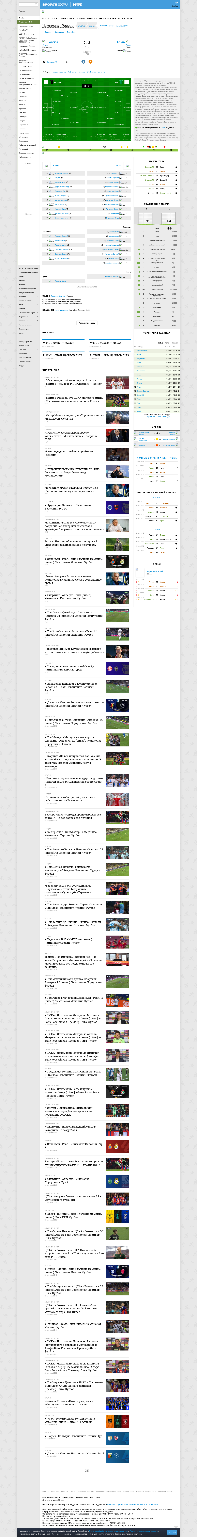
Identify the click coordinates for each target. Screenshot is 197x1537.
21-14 (175, 387)
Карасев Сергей (58, 296)
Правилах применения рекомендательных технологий (132, 1504)
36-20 (175, 359)
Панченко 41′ (52, 62)
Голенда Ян (115, 213)
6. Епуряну (65, 118)
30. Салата (118, 101)
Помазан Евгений (61, 236)
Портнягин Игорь (112, 218)
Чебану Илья (114, 232)
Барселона (22, 226)
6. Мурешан (110, 96)
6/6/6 (169, 379)
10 (135, 387)
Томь (121, 42)
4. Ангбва (56, 137)
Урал (138, 403)
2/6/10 (169, 403)
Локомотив (35, 183)
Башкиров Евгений (112, 205)
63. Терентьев (115, 137)
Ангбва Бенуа (60, 241)
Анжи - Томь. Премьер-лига (110, 355)
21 (179, 391)
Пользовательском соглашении (144, 1531)
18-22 (175, 391)
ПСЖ (35, 242)
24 (179, 379)
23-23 (175, 379)
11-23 (175, 407)
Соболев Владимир (62, 249)
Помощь (45, 1491)
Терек (139, 407)
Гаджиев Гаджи (60, 281)
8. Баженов (101, 134)
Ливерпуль (22, 234)
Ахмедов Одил (60, 209)
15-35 (175, 403)
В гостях (175, 342)
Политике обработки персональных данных (108, 1531)
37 (179, 355)
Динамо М (28, 176)
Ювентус (28, 257)
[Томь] (128, 43)
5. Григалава (56, 90)
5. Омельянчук (103, 139)
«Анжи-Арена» (61, 310)
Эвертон (58, 178)
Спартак (28, 199)
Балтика (35, 168)
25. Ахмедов (65, 96)
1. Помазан (47, 137)
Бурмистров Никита (62, 218)
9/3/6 (169, 371)
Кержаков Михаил (61, 173)
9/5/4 (169, 367)
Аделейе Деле (60, 182)
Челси (35, 250)
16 (135, 411)
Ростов (28, 191)
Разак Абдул (59, 205)
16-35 (175, 395)
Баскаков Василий (112, 277)
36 (179, 359)
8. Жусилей (74, 107)
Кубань (139, 383)
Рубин (22, 199)
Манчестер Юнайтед (35, 234)
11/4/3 (169, 355)
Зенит (35, 176)
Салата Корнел (113, 182)
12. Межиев (104, 137)
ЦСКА (28, 207)
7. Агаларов (58, 139)
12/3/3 (169, 351)
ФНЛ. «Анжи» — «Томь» (106, 342)
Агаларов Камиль (61, 258)
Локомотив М (142, 351)
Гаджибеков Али (61, 245)
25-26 (175, 383)
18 (166, 351)
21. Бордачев (119, 124)
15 (179, 399)
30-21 (175, 367)
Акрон (22, 168)
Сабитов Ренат (113, 258)
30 (179, 371)
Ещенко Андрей (60, 196)
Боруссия (28, 226)
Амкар (139, 375)
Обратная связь (58, 1491)
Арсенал (22, 219)
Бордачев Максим (112, 187)
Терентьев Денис (112, 241)
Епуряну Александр (62, 187)
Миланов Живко (113, 191)
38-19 (175, 355)
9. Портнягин (101, 122)
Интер (35, 226)
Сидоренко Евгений (112, 254)
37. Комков (125, 134)
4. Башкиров (110, 118)
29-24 (175, 371)
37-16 (175, 351)
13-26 (175, 399)
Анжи (53, 42)
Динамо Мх (22, 176)
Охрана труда (128, 1491)
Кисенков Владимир (111, 245)
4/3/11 (169, 399)
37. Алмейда (56, 113)
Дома (167, 342)
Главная (22, 11)
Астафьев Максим (112, 263)
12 (135, 395)
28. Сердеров (61, 134)
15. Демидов (47, 139)
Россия (61, 18)
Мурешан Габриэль (112, 196)
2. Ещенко (55, 124)
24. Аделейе (56, 101)
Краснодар (22, 183)
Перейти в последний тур (158, 416)
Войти (175, 6)
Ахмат (28, 168)
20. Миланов (119, 90)
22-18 (175, 375)
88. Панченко (101, 107)
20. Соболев (77, 137)
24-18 (175, 363)
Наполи (28, 242)
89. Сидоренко (115, 139)
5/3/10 (169, 395)
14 (135, 403)
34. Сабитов (126, 139)
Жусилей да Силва (62, 213)
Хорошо (172, 1532)
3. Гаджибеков (66, 137)
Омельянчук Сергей (111, 249)
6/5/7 (169, 383)
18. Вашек (127, 107)
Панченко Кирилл (112, 209)
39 (179, 351)
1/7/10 (169, 407)
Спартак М (141, 359)
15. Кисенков (126, 137)
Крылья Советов (28, 183)
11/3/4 (169, 359)
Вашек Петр (114, 173)
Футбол (22, 18)
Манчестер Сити (28, 234)
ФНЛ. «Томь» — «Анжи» (60, 342)
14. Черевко (113, 134)
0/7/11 (169, 411)
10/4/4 (169, 363)
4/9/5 (169, 391)
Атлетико (28, 219)
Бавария (35, 219)
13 (135, 399)
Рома (28, 250)
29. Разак (73, 92)
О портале (70, 1491)
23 (179, 383)
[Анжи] (45, 43)
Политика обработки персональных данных (154, 1491)
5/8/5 (169, 387)
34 (179, 363)
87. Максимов (74, 122)
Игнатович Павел (112, 200)
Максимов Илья (61, 200)
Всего (160, 342)
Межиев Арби (114, 236)
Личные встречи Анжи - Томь (157, 458)
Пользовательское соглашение (108, 1491)
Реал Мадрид (22, 250)
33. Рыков (118, 113)
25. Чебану (94, 137)
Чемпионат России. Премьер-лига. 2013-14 (101, 18)
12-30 (175, 411)
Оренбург (22, 191)
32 (179, 367)
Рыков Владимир (112, 178)
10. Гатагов (48, 134)
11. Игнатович (101, 92)
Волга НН (140, 395)
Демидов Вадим (61, 254)
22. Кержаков (47, 107)
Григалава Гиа (60, 191)
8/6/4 (169, 375)
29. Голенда (92, 107)
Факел (35, 199)
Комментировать (87, 323)
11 (135, 391)
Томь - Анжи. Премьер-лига (63, 355)
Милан (22, 242)
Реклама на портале (85, 1491)
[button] (59, 26)
